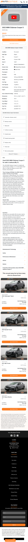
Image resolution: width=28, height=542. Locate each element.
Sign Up (14, 524)
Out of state (14, 471)
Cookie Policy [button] (18, 533)
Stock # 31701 (4, 361)
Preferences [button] (22, 535)
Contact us (14, 463)
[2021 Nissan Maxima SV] (14, 386)
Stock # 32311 (4, 395)
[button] (21, 2)
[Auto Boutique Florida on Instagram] (16, 435)
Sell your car (14, 474)
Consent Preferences (10, 540)
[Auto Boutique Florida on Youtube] (14, 435)
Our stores (14, 460)
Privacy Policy (14, 492)
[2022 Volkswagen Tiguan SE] (14, 285)
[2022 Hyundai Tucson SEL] (14, 319)
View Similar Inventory (14, 43)
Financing (14, 467)
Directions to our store (14, 488)
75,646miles (23, 297)
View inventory (14, 456)
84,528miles (23, 398)
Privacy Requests (14, 499)
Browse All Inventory (14, 39)
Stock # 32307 (4, 328)
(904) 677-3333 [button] (15, 447)
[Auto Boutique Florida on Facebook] (11, 435)
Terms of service (14, 478)
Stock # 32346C (5, 294)
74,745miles (23, 331)
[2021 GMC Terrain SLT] (14, 352)
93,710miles (23, 365)
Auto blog (14, 481)
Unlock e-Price (15, 308)
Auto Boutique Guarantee (14, 485)
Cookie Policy (14, 495)
